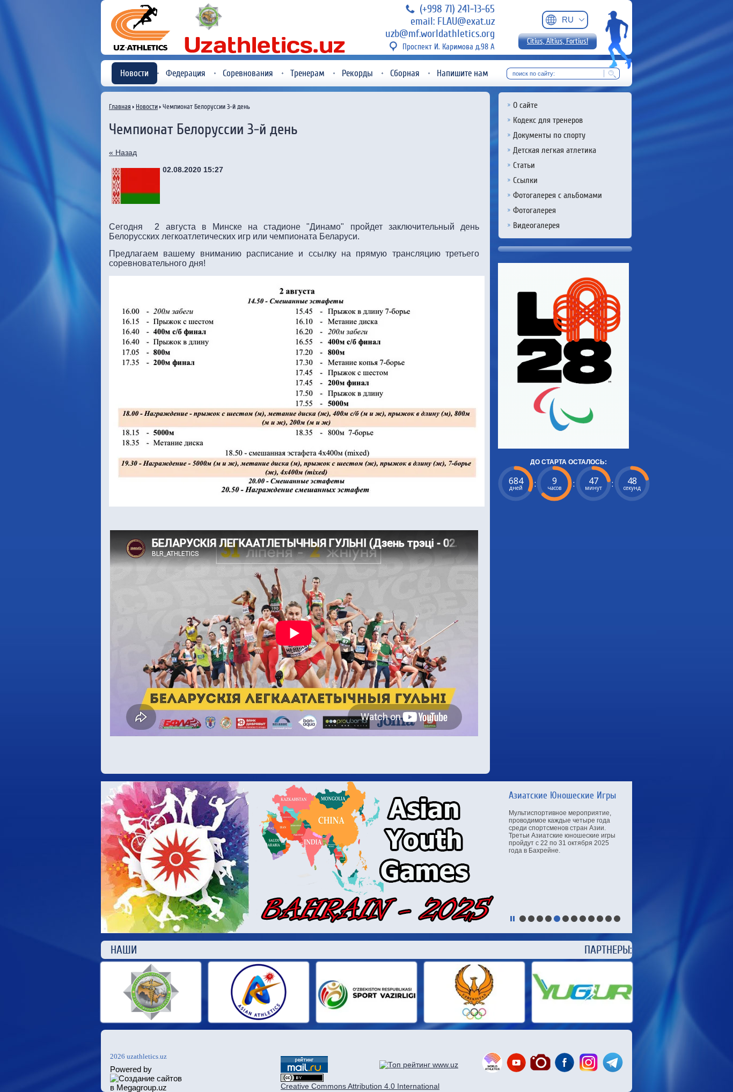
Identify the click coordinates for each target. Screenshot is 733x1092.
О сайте (525, 105)
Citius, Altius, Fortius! (557, 41)
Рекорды (357, 73)
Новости (134, 73)
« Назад (123, 152)
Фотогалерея (534, 210)
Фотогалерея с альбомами (557, 195)
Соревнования (248, 73)
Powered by (131, 1069)
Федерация (186, 73)
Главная (120, 106)
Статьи (524, 165)
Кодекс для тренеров (548, 120)
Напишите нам (462, 73)
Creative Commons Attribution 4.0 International (360, 1086)
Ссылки (525, 180)
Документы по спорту (549, 135)
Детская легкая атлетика (554, 150)
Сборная (405, 73)
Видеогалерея (536, 225)
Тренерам (307, 73)
